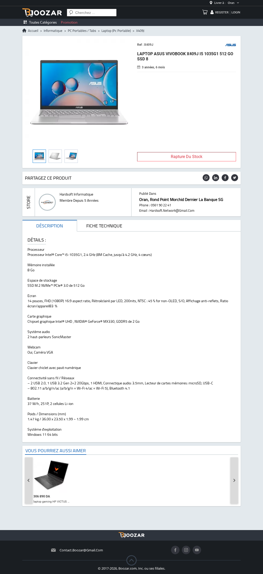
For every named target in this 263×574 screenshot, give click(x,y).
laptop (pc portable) (116, 30)
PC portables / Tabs (82, 30)
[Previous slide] (29, 480)
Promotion (69, 22)
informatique (53, 30)
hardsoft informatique (76, 194)
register (222, 12)
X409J (140, 30)
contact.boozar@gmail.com (81, 550)
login (235, 12)
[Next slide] (234, 480)
